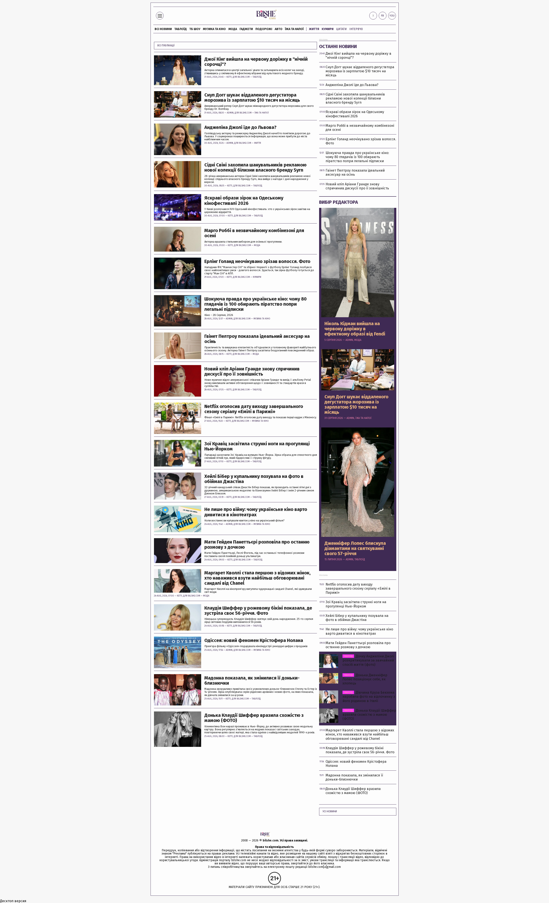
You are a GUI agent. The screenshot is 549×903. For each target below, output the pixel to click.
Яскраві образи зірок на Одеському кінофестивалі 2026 (243, 200)
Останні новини (338, 46)
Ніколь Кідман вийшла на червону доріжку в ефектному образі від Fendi (354, 329)
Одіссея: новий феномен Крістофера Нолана (253, 640)
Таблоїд (257, 77)
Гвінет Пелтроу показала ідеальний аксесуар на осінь (257, 339)
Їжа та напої (294, 29)
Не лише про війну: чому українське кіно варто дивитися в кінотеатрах (255, 512)
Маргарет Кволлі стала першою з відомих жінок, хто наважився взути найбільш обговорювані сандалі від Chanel (257, 578)
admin (230, 113)
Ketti (229, 77)
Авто (278, 29)
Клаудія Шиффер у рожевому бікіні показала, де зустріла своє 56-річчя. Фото (258, 611)
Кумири (327, 29)
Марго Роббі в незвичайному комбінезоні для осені (254, 233)
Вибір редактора (338, 202)
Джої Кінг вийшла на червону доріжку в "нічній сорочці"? (256, 62)
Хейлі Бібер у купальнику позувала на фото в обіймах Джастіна (253, 479)
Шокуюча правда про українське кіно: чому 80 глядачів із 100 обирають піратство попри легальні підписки (255, 304)
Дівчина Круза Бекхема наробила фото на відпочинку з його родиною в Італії (368, 696)
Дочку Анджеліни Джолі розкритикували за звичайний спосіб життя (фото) (368, 660)
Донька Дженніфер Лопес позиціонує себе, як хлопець (364, 679)
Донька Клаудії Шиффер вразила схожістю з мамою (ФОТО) (254, 718)
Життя (314, 29)
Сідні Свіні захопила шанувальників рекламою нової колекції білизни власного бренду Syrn (255, 167)
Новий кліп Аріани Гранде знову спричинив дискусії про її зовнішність (252, 371)
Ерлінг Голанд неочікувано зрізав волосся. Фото (257, 261)
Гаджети (246, 29)
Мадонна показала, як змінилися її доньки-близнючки (252, 680)
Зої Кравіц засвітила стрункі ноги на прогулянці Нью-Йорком (257, 446)
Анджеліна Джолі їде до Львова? (240, 127)
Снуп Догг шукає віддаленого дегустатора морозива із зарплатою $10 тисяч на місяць (252, 97)
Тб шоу (194, 29)
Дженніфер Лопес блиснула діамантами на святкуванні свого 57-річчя (355, 548)
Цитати (341, 29)
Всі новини (163, 29)
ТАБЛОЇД (180, 29)
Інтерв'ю (356, 29)
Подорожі (263, 29)
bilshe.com (270, 840)
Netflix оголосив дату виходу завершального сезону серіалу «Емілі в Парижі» (253, 409)
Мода (232, 29)
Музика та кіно (214, 29)
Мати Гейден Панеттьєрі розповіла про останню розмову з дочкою (256, 544)
